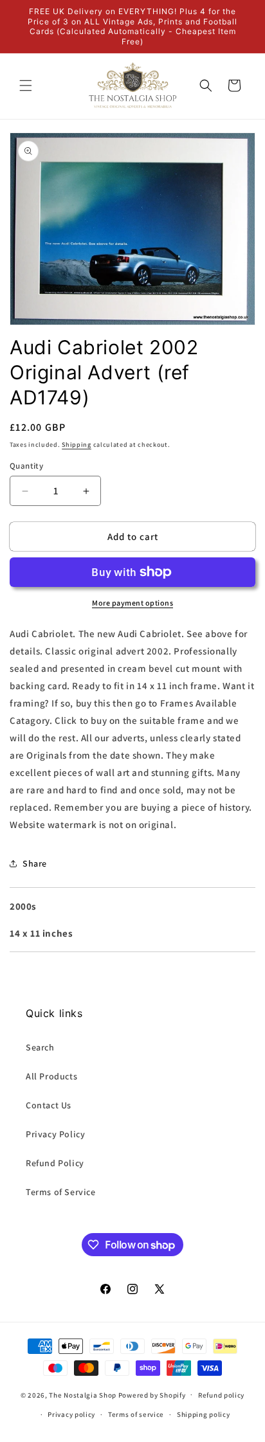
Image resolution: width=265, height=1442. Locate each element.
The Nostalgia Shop (82, 1394)
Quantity (26, 465)
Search (40, 1047)
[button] (26, 85)
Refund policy (221, 1395)
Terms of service (136, 1414)
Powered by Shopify (152, 1394)
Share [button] (35, 863)
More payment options (132, 603)
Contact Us (48, 1105)
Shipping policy (203, 1414)
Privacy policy (71, 1414)
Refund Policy (55, 1163)
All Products (51, 1076)
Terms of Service (61, 1192)
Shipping (76, 444)
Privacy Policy (55, 1134)
